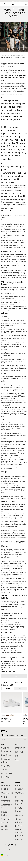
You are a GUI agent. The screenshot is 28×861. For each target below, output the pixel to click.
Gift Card (5, 801)
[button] (3, 715)
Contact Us (6, 773)
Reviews (19, 752)
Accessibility (6, 806)
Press (18, 797)
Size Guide (6, 755)
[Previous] (23, 723)
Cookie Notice (4, 828)
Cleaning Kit (7, 793)
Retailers (19, 840)
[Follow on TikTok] (15, 845)
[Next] (24, 723)
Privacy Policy (4, 813)
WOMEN (8, 688)
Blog (17, 756)
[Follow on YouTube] (12, 845)
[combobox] (14, 855)
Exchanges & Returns (6, 760)
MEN (20, 688)
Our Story (19, 793)
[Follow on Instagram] (9, 845)
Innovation (20, 748)
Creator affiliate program (19, 822)
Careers (19, 815)
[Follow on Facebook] (2, 845)
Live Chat (5, 777)
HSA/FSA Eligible (5, 787)
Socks (4, 797)
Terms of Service (5, 820)
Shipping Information (6, 749)
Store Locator (19, 787)
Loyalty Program (19, 809)
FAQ (17, 760)
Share (15, 676)
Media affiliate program (19, 832)
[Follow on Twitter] (5, 845)
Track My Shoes (5, 767)
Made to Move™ (19, 802)
